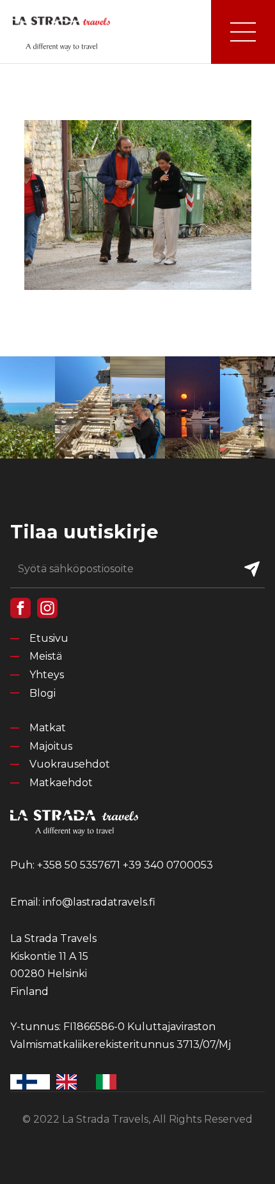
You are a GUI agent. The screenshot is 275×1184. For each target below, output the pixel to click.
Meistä (45, 656)
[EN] (70, 1081)
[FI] (30, 1081)
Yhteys (46, 675)
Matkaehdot (61, 783)
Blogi (42, 693)
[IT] (109, 1081)
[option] (70, 1081)
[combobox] (30, 1081)
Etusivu (48, 638)
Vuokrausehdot (69, 764)
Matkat (47, 728)
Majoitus (50, 746)
